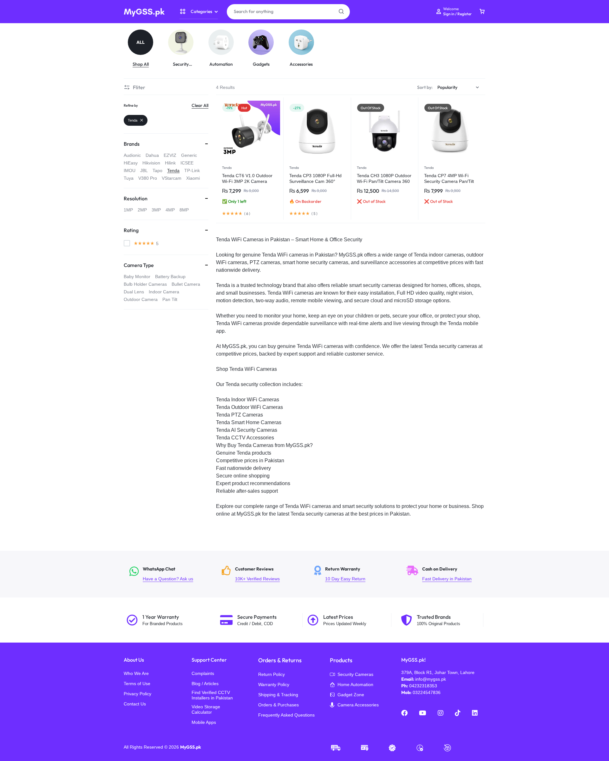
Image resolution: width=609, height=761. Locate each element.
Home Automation (355, 684)
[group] (144, 48)
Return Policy (271, 674)
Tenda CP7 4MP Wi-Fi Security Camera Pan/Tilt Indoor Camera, (449, 181)
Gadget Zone (350, 694)
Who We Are (136, 673)
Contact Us (135, 703)
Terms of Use (137, 683)
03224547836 (427, 692)
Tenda (227, 167)
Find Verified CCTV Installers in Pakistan (212, 695)
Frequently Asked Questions (286, 715)
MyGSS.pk (190, 747)
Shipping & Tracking (278, 694)
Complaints (203, 673)
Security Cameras (355, 674)
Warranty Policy (273, 684)
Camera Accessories (358, 704)
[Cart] (482, 12)
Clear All (200, 105)
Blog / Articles (205, 683)
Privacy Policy (137, 693)
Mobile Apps (204, 722)
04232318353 (423, 685)
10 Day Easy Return (356, 574)
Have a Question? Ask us (171, 574)
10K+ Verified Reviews (264, 574)
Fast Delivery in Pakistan (448, 574)
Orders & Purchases (278, 704)
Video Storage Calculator (206, 709)
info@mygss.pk (430, 679)
